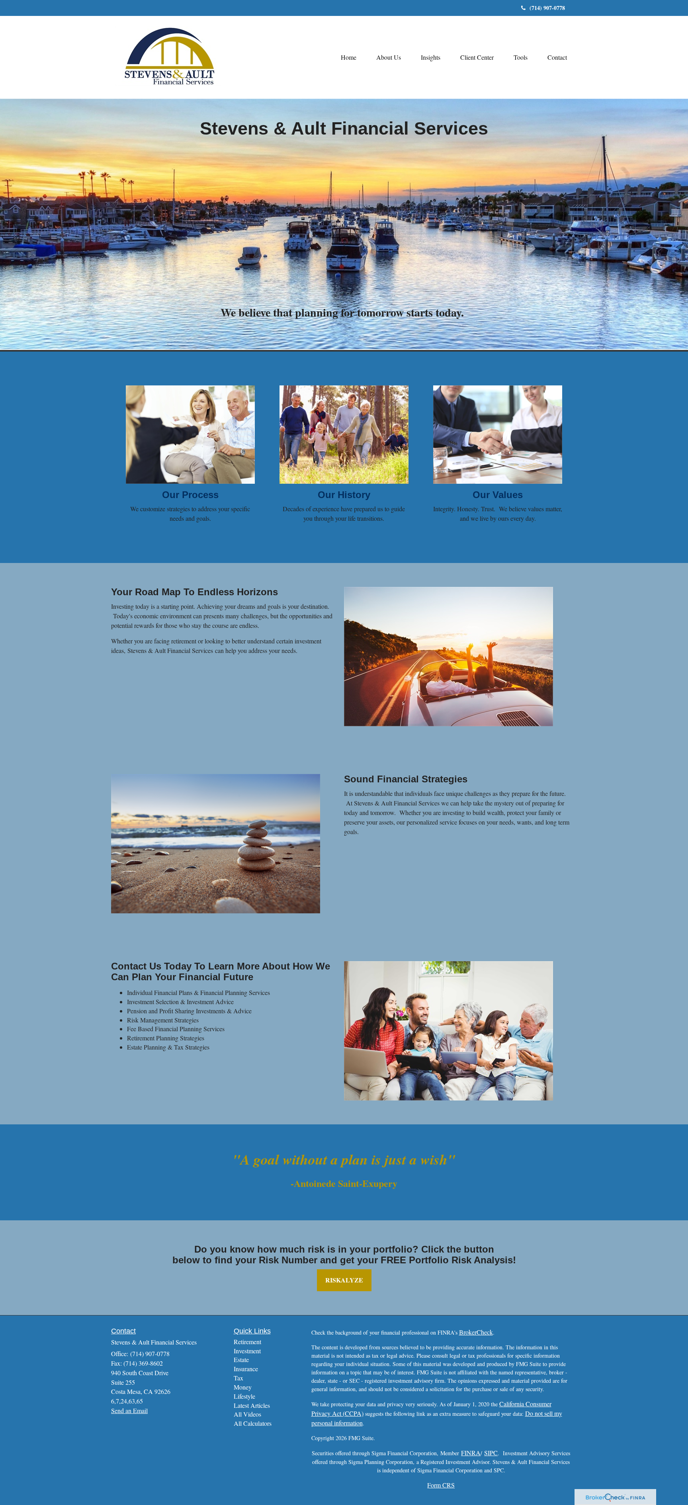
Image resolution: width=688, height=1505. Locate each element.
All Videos (247, 1414)
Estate (241, 1359)
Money (243, 1387)
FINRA (471, 1452)
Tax (238, 1378)
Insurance (246, 1368)
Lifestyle (244, 1396)
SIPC (491, 1452)
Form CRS (441, 1485)
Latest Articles (252, 1405)
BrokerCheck (476, 1332)
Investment (247, 1351)
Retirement (247, 1341)
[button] (388, 57)
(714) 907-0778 (547, 8)
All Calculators (253, 1423)
